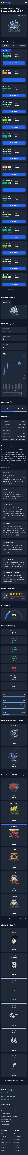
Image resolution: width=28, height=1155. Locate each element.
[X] (5, 1096)
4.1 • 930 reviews (6, 263)
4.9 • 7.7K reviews (7, 232)
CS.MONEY (8, 53)
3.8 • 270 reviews (6, 122)
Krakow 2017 (22, 424)
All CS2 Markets (17, 1147)
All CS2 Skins (16, 1134)
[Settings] (21, 2)
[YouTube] (11, 1096)
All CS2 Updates (17, 1150)
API (2, 1134)
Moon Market (8, 118)
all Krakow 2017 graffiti (19, 919)
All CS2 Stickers (17, 1136)
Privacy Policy (4, 1145)
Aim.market (8, 259)
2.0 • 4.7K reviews (7, 169)
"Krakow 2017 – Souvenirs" (18, 439)
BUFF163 (7, 70)
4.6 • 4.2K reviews (7, 153)
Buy (5, 45)
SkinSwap (7, 196)
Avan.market (8, 180)
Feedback (3, 1136)
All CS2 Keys (16, 1142)
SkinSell (7, 212)
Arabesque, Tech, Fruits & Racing (9, 1110)
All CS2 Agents (16, 1145)
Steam (6, 165)
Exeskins (7, 243)
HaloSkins (7, 275)
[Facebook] (8, 1096)
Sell (14, 45)
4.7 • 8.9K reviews (7, 58)
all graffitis (19, 1080)
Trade (22, 45)
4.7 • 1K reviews (6, 106)
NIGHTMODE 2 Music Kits (7, 1122)
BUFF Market (8, 102)
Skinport (7, 86)
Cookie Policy (4, 1147)
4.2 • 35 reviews (6, 247)
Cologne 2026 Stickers (7, 1119)
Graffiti (24, 421)
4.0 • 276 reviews (7, 279)
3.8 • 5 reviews (6, 216)
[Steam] (14, 1096)
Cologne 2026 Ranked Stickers (9, 1108)
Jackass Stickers (5, 1113)
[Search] (23, 2)
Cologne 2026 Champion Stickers (10, 1116)
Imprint (3, 1150)
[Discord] (2, 1096)
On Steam (23, 15)
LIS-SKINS (8, 227)
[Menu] (26, 2)
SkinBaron (8, 149)
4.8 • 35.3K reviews (7, 90)
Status (2, 1139)
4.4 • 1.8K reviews (7, 185)
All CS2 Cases (16, 1139)
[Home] (6, 2)
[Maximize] (25, 307)
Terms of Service (5, 1142)
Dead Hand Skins (5, 1124)
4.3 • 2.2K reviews (7, 200)
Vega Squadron (21, 427)
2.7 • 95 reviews (6, 75)
